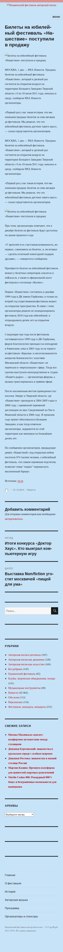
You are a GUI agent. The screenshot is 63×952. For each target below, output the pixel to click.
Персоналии (15, 702)
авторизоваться (13, 518)
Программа (12, 908)
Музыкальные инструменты (24, 688)
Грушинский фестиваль (21, 673)
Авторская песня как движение (26, 659)
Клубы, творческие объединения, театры (31, 678)
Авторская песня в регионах (24, 654)
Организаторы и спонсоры (21, 916)
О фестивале (13, 883)
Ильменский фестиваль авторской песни (24, 927)
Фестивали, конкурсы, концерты (27, 706)
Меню (56, 16)
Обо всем (13, 697)
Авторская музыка (16, 900)
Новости (31, 489)
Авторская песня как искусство (26, 664)
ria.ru (20, 480)
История (10, 891)
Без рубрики (15, 669)
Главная (10, 875)
